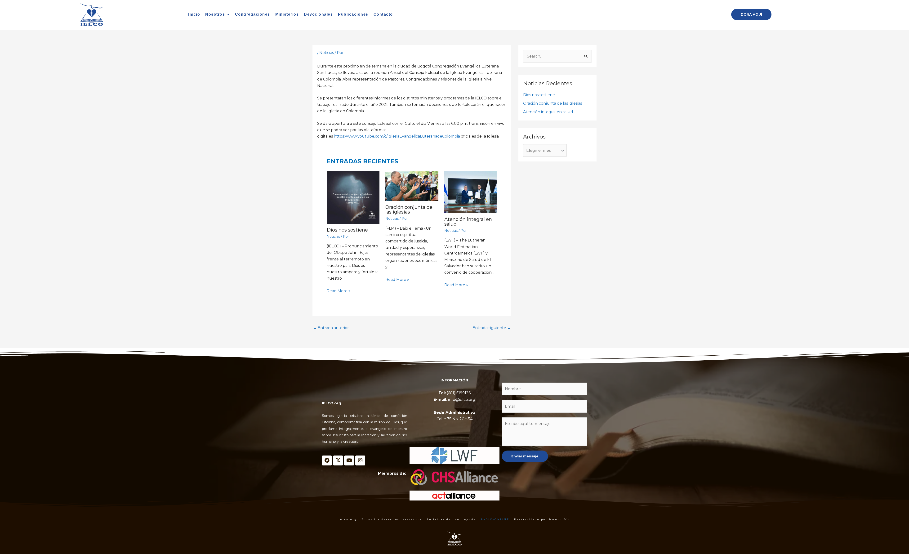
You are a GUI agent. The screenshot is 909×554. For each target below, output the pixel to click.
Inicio (194, 14)
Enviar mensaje (525, 456)
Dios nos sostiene (347, 230)
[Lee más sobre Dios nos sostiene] (353, 197)
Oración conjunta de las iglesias (408, 209)
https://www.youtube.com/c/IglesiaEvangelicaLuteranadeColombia (397, 136)
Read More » (338, 291)
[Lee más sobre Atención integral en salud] (470, 192)
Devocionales (318, 14)
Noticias (326, 52)
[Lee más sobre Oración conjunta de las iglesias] (411, 186)
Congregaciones (252, 14)
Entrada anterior (331, 328)
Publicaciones (353, 14)
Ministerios (287, 14)
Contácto (383, 14)
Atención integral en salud (468, 221)
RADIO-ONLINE (495, 519)
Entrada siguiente (491, 328)
